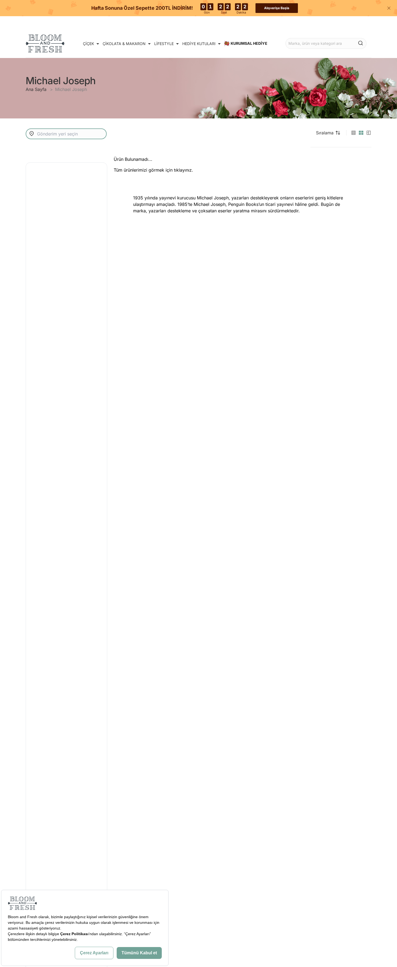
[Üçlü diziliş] (368, 132)
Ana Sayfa (37, 89)
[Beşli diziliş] (353, 132)
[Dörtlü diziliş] (361, 132)
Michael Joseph (71, 89)
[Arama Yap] (360, 43)
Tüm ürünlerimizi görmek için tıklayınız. (153, 170)
